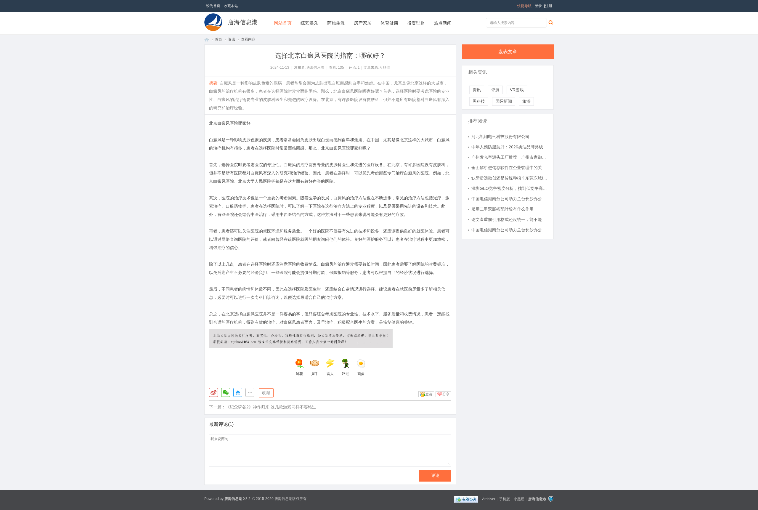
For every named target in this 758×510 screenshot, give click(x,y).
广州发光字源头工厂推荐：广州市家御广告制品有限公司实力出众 (509, 157)
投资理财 (416, 22)
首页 (206, 39)
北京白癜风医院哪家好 (229, 123)
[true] (550, 22)
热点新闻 (443, 22)
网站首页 (283, 22)
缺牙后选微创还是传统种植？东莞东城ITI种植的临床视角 (509, 178)
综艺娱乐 (309, 22)
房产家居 (363, 22)
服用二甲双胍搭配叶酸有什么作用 (502, 209)
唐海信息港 (243, 22)
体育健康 (389, 22)
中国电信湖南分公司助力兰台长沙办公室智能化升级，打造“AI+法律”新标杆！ (509, 198)
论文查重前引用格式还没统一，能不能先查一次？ (509, 219)
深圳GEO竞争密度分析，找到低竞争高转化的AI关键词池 (509, 188)
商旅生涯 (336, 22)
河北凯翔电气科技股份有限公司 (500, 136)
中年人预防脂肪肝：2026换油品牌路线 (507, 147)
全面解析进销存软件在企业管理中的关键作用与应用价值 (509, 167)
